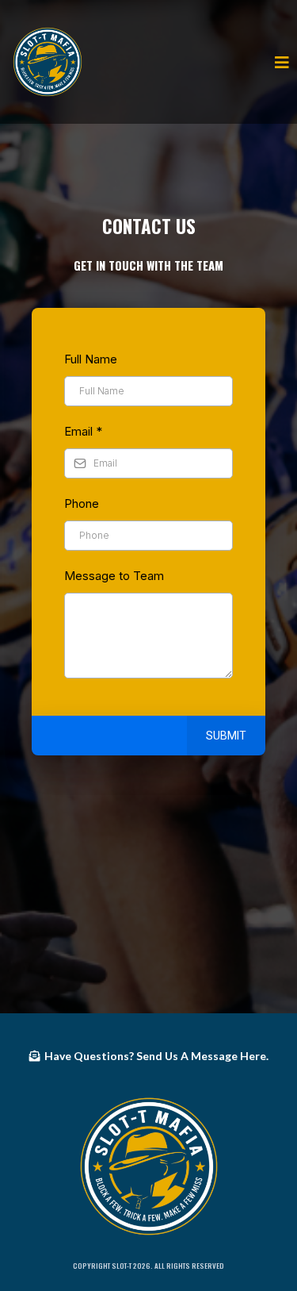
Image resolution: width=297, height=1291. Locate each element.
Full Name (90, 359)
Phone (81, 503)
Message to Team (114, 575)
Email (83, 431)
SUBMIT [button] (226, 735)
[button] (279, 62)
